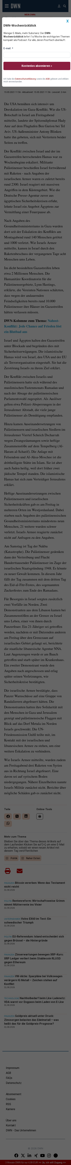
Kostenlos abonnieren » (37, 65)
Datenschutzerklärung (25, 79)
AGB (48, 79)
